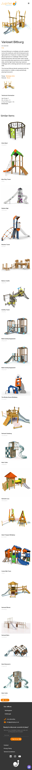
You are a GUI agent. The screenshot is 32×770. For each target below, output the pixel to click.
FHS (2, 48)
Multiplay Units (10, 76)
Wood (8, 78)
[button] (29, 767)
